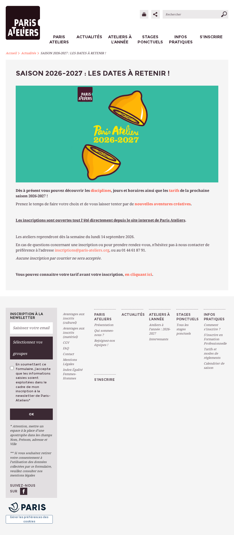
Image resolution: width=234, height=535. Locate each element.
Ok (31, 414)
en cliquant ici (138, 274)
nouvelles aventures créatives (163, 204)
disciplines (101, 190)
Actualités (28, 53)
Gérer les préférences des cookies (29, 519)
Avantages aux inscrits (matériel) (73, 333)
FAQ (66, 348)
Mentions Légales (70, 362)
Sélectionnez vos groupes (27, 348)
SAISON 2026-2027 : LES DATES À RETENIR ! (73, 53)
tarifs (174, 190)
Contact (68, 354)
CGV (66, 343)
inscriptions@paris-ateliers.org (82, 250)
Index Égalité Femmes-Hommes (72, 374)
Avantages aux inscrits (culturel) (73, 318)
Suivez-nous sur (22, 488)
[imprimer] (144, 14)
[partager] (155, 14)
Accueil (11, 53)
